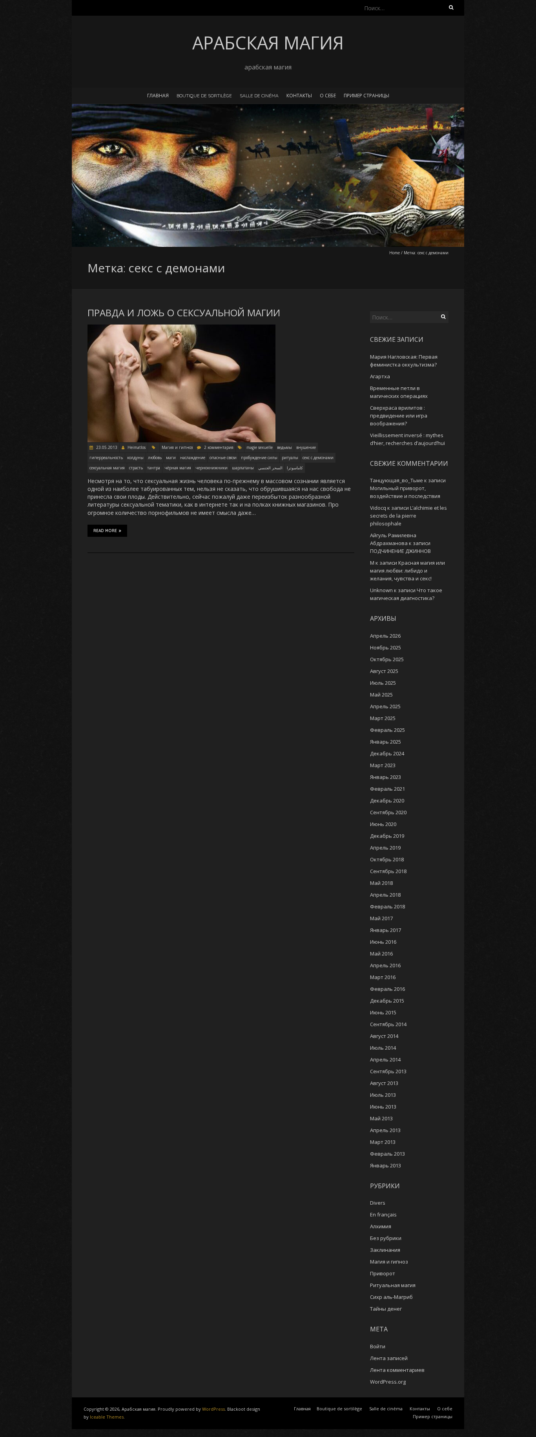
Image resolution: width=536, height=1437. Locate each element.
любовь (155, 457)
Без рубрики (385, 1238)
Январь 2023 (385, 777)
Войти (377, 1346)
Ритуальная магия (393, 1285)
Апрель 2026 (385, 635)
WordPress (213, 1409)
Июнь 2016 (383, 941)
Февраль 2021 (387, 788)
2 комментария (218, 447)
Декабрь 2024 (387, 753)
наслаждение (192, 457)
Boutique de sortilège (204, 95)
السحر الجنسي (270, 467)
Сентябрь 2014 (388, 1024)
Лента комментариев (397, 1369)
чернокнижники (211, 467)
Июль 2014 (383, 1047)
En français (383, 1214)
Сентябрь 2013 (388, 1071)
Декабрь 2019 (387, 835)
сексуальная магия (107, 467)
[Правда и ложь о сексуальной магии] (181, 328)
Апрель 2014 (385, 1059)
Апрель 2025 (385, 706)
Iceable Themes (107, 1417)
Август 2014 (384, 1035)
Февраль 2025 (387, 729)
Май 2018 (381, 882)
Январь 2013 (385, 1165)
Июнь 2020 (383, 824)
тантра (153, 467)
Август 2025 (384, 671)
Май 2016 (381, 953)
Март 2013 (383, 1141)
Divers (377, 1202)
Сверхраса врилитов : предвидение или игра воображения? (398, 415)
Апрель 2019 (385, 847)
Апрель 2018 (385, 894)
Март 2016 (383, 977)
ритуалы (290, 457)
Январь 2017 (385, 930)
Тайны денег (386, 1308)
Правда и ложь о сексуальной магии (184, 313)
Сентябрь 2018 (388, 871)
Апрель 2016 (385, 965)
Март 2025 (383, 718)
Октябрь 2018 (387, 859)
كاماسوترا (295, 467)
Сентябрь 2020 (388, 812)
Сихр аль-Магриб (391, 1296)
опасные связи (223, 457)
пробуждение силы (259, 457)
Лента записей (389, 1358)
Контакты (299, 95)
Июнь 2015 (383, 1012)
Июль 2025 (383, 682)
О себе (328, 95)
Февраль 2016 (387, 988)
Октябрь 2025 (387, 659)
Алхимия (380, 1226)
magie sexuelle (259, 447)
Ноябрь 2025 (385, 647)
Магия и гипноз (177, 447)
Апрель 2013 (385, 1130)
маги (171, 457)
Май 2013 (381, 1118)
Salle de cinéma (259, 95)
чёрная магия (177, 467)
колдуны (135, 457)
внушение (306, 447)
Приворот (382, 1273)
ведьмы (284, 447)
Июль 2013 (383, 1094)
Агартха (380, 376)
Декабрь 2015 (387, 1000)
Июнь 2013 (383, 1106)
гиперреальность (106, 457)
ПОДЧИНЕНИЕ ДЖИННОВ (400, 550)
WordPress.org (388, 1381)
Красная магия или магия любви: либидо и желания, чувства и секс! (407, 570)
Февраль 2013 (387, 1153)
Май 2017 (381, 918)
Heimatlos (137, 447)
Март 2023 (383, 765)
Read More (105, 530)
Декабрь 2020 (387, 800)
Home (394, 252)
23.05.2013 (106, 447)
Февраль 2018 (387, 906)
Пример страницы (366, 95)
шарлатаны (243, 467)
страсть (136, 467)
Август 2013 (384, 1083)
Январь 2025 (385, 741)
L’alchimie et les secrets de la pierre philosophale (408, 515)
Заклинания (385, 1249)
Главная (158, 95)
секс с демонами (318, 457)
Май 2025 (381, 694)
